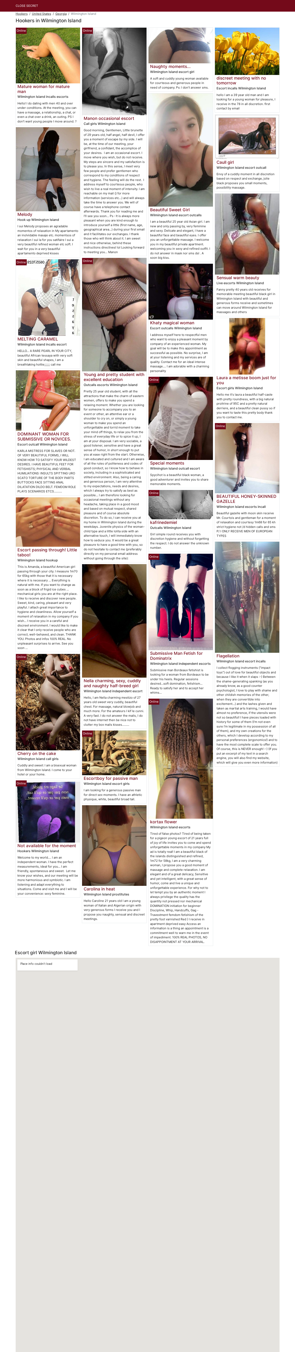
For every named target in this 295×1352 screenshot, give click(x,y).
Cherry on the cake (36, 753)
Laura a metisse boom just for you (246, 380)
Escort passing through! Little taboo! (47, 552)
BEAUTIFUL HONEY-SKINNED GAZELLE (246, 499)
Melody (24, 214)
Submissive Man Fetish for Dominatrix (176, 656)
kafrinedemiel (163, 522)
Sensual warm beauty (238, 277)
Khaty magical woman (172, 322)
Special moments (167, 463)
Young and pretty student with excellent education (114, 377)
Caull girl (225, 162)
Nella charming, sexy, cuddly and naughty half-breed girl (112, 683)
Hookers (22, 14)
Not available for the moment (46, 845)
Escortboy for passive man (111, 778)
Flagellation (228, 655)
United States (41, 14)
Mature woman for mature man (43, 89)
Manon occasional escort (109, 118)
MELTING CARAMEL (37, 339)
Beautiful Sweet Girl (170, 209)
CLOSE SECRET (27, 6)
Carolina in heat (99, 888)
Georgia (61, 14)
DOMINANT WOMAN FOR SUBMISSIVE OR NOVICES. (44, 436)
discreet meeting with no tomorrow (241, 81)
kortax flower (163, 821)
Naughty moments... (170, 66)
